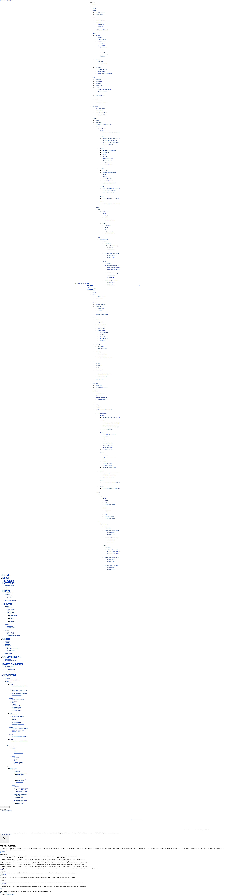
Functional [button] (2, 869)
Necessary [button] (2, 851)
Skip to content (3, 0)
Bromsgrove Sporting (7, 810)
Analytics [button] (2, 879)
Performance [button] (3, 874)
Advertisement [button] (3, 883)
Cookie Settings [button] (3, 834)
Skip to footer (10, 0)
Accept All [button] (9, 834)
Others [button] (1, 888)
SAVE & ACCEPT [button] (3, 892)
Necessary (3, 852)
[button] (114, 2)
